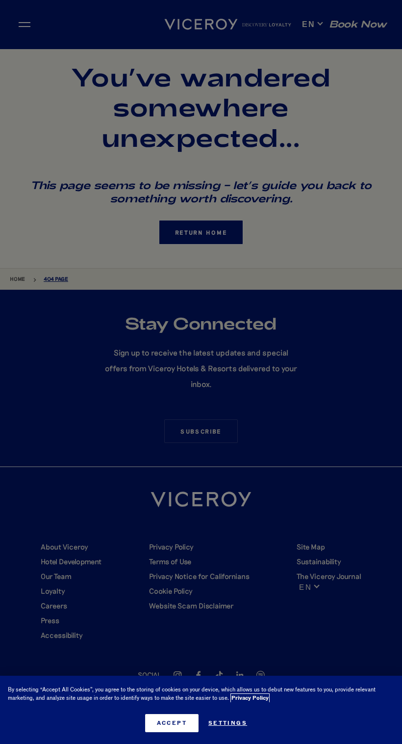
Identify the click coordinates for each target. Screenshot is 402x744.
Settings (227, 723)
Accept (172, 723)
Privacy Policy (250, 698)
